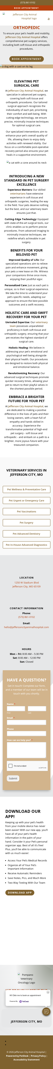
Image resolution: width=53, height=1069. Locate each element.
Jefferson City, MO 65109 (26, 586)
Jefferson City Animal (18, 37)
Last (29, 713)
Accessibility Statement (26, 1059)
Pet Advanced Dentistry (26, 533)
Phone (10, 729)
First (8, 713)
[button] (46, 1012)
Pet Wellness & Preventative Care (26, 489)
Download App (20, 892)
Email (11, 718)
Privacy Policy (38, 1055)
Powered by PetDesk (17, 1055)
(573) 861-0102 (26, 617)
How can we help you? (20, 740)
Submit (13, 778)
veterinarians (18, 193)
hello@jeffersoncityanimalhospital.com (26, 627)
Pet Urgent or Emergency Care (26, 500)
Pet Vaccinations (26, 511)
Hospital (35, 37)
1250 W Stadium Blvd (26, 582)
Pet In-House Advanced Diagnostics (26, 544)
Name (11, 704)
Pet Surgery (26, 522)
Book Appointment (26, 8)
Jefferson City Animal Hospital (25, 90)
